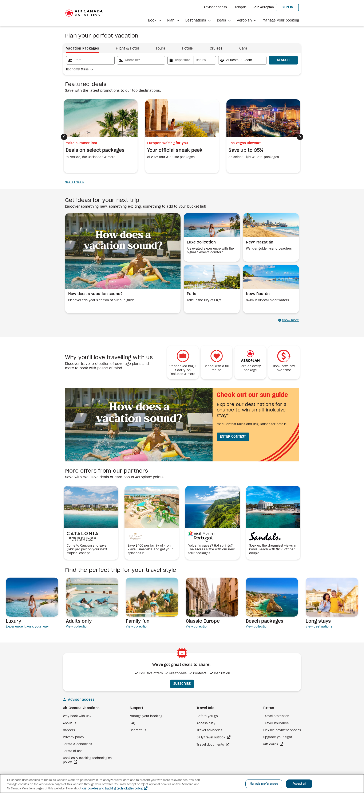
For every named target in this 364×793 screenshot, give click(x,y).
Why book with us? (77, 716)
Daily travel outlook (211, 737)
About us (69, 723)
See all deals (74, 182)
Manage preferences (264, 783)
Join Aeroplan (263, 7)
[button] (154, 20)
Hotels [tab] (187, 48)
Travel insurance (276, 723)
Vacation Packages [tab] (82, 48)
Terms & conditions (77, 744)
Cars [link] (243, 48)
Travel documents (211, 744)
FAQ (132, 723)
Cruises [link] (216, 48)
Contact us (138, 730)
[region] (182, 783)
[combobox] (90, 60)
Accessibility (206, 723)
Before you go (207, 716)
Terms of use (73, 751)
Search (283, 60)
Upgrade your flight (277, 737)
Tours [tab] (160, 48)
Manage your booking (281, 20)
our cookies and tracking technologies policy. (112, 788)
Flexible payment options (282, 730)
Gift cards (271, 744)
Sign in (290, 7)
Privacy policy (73, 737)
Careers (69, 730)
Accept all (299, 783)
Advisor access (215, 7)
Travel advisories (209, 730)
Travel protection (276, 716)
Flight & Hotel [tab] (127, 48)
